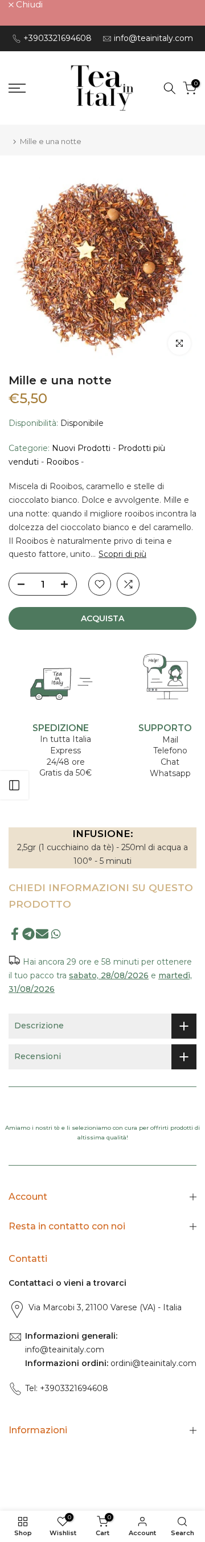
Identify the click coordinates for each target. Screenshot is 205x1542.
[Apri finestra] (14, 785)
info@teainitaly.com (153, 38)
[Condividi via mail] (42, 934)
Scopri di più (122, 554)
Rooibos (62, 462)
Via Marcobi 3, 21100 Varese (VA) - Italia (105, 1307)
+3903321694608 (57, 38)
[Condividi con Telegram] (28, 934)
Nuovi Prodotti (81, 448)
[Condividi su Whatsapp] (56, 934)
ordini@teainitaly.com (152, 1363)
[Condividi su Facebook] (15, 934)
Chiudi (28, 4)
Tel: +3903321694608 (66, 1388)
